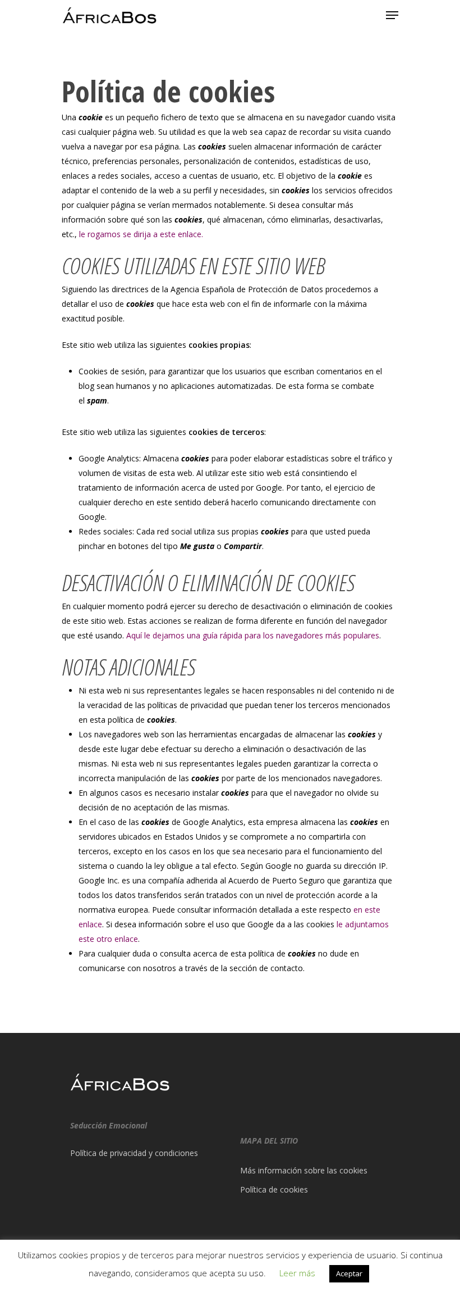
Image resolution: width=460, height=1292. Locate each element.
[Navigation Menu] (392, 15)
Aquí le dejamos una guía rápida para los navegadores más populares (252, 635)
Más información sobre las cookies (303, 1170)
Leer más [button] (297, 1273)
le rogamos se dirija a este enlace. (141, 234)
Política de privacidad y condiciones (134, 1153)
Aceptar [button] (349, 1273)
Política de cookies (274, 1189)
